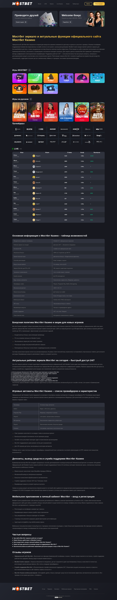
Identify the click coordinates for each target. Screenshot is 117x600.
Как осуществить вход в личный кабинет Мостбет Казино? (32, 542)
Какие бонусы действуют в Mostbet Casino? (28, 540)
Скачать (96, 589)
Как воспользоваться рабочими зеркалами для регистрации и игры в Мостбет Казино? (41, 546)
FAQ (90, 589)
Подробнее (66, 22)
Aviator (68, 3)
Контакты (56, 589)
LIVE (45, 3)
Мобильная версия (67, 589)
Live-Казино (60, 3)
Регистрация (99, 3)
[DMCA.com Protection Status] (58, 597)
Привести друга (20, 22)
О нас (43, 589)
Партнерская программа (80, 589)
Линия (39, 3)
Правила (50, 589)
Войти (88, 3)
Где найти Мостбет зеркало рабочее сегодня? (28, 538)
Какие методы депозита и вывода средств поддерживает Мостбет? (35, 544)
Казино (52, 3)
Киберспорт (76, 3)
